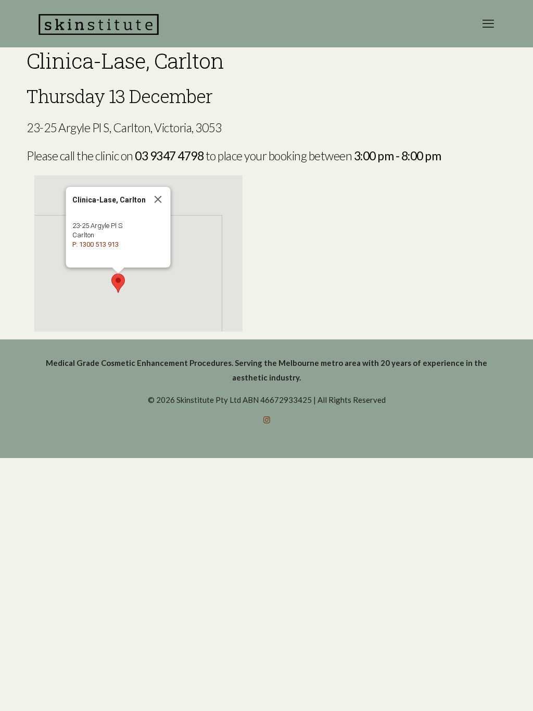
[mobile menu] (488, 23)
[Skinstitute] (99, 23)
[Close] (158, 199)
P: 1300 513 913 (95, 244)
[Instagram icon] (267, 419)
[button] (118, 283)
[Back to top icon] (483, 690)
